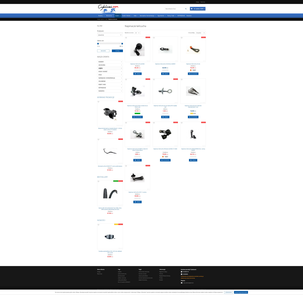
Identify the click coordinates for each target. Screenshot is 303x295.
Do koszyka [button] (194, 73)
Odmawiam (228, 292)
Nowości (189, 16)
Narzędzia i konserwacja (147, 16)
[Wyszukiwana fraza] (185, 8)
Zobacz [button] (138, 73)
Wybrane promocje (105, 97)
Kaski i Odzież (126, 16)
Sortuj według (191, 32)
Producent (100, 31)
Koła (135, 16)
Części (117, 16)
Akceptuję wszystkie (241, 292)
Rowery (100, 16)
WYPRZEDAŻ (181, 16)
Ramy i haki (170, 16)
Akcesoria (109, 16)
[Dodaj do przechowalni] (126, 38)
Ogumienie (161, 16)
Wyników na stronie (129, 32)
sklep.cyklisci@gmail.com (188, 282)
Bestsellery (102, 177)
